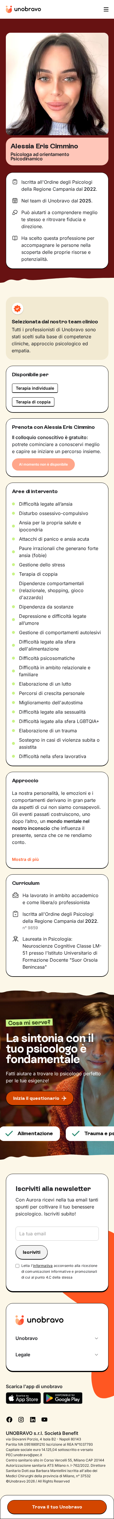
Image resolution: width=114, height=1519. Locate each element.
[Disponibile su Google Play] (63, 1398)
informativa (43, 1265)
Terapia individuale (35, 388)
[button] (105, 9)
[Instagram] (21, 1419)
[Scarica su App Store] (23, 1398)
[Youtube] (44, 1419)
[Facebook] (9, 1419)
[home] (23, 9)
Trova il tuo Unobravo (57, 1507)
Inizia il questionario (36, 1098)
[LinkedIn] (32, 1419)
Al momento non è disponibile (43, 464)
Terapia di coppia (33, 401)
